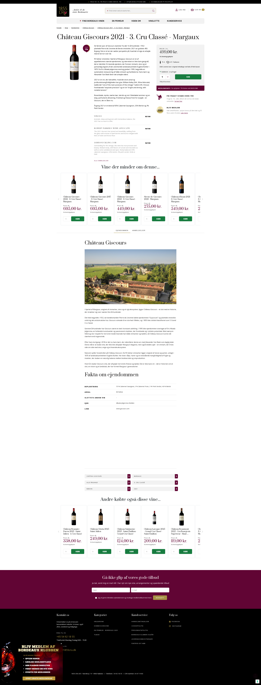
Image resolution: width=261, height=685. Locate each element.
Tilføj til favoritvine (165, 82)
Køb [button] (188, 77)
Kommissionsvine (101, 626)
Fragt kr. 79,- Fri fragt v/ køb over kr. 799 (105, 2)
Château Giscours (94, 476)
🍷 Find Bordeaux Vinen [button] (91, 21)
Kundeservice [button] (174, 21)
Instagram (176, 626)
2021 (136, 489)
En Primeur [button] (118, 21)
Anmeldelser (138, 230)
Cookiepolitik (137, 626)
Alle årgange (92, 482)
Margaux (137, 476)
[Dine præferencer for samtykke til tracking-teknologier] (257, 681)
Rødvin (89, 489)
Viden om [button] (136, 21)
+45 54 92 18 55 (66, 636)
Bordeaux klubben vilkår (143, 635)
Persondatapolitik (140, 630)
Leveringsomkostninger (142, 639)
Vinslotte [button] (154, 21)
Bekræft (160, 598)
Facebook (176, 621)
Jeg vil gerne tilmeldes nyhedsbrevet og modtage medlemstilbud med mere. (125, 597)
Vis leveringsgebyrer (166, 56)
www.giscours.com (122, 409)
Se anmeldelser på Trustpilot (162, 2)
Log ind (182, 10)
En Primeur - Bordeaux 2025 (106, 630)
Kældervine (99, 621)
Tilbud (97, 635)
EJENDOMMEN (122, 230)
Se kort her (178, 101)
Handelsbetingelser (140, 621)
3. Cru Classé (139, 482)
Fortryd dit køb (138, 643)
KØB (78, 219)
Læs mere (184, 113)
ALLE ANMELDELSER (101, 161)
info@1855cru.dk (66, 650)
